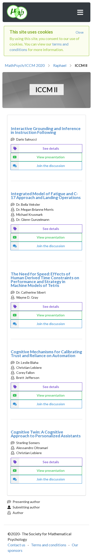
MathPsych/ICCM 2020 (25, 65)
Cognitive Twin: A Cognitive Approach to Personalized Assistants (46, 433)
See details (51, 148)
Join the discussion (50, 166)
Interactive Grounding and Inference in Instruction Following (46, 130)
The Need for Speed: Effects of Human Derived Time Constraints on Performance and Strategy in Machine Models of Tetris (45, 279)
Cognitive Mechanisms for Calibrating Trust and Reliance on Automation (46, 353)
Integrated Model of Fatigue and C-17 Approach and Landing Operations (46, 195)
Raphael (59, 65)
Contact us (16, 544)
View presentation (51, 157)
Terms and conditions (48, 544)
